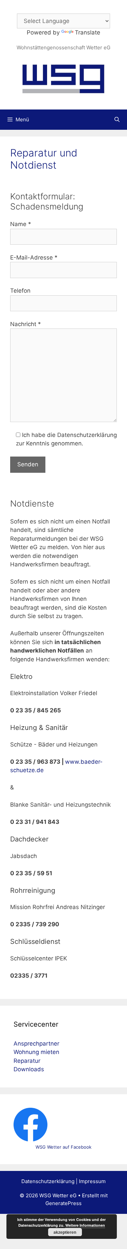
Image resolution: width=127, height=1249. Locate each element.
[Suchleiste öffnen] (117, 119)
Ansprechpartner (36, 1043)
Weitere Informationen (85, 1225)
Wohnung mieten (36, 1052)
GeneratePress (63, 1203)
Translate (87, 32)
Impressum (92, 1181)
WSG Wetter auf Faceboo (62, 1147)
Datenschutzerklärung (48, 1181)
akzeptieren (65, 1232)
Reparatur (27, 1060)
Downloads (29, 1069)
